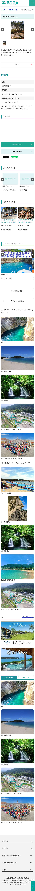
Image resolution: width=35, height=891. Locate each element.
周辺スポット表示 (17, 144)
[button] (32, 29)
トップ (3, 10)
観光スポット (13, 10)
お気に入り (22, 64)
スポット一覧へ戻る (17, 301)
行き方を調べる (17, 151)
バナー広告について (28, 617)
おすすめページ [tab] (9, 677)
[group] (10, 183)
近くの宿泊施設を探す (17, 291)
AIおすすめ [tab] (26, 677)
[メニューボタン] (32, 3)
